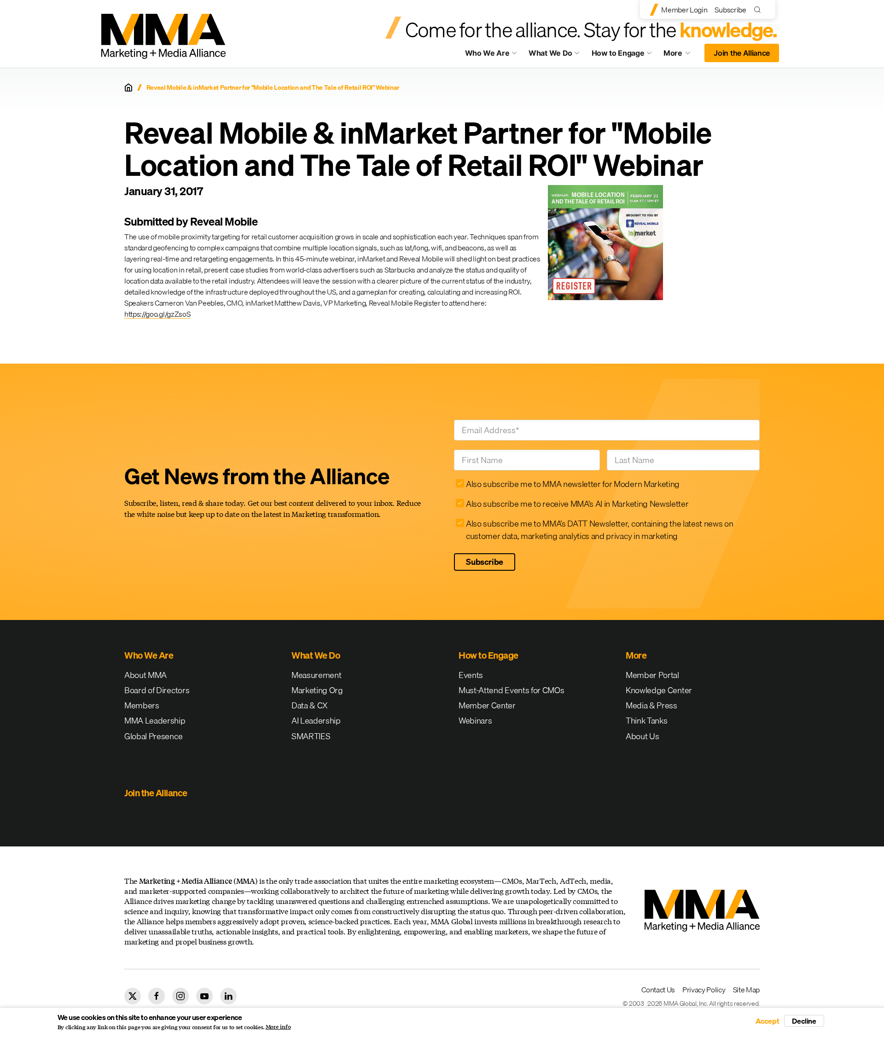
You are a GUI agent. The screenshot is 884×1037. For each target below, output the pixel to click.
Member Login (684, 10)
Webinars (475, 720)
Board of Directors (156, 690)
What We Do (550, 53)
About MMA (145, 675)
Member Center (487, 705)
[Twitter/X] (132, 996)
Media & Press (651, 705)
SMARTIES (310, 736)
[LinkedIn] (228, 996)
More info (278, 1027)
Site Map (746, 990)
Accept (767, 1021)
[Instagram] (180, 996)
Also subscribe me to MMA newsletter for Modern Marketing (573, 484)
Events (471, 675)
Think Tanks (646, 720)
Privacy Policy (704, 990)
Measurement (316, 675)
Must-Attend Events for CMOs (511, 690)
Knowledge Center (659, 690)
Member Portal (652, 675)
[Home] (128, 87)
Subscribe (730, 10)
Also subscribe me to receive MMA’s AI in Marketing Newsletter (577, 503)
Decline (804, 1021)
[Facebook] (156, 996)
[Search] (759, 9)
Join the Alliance (742, 53)
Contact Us (658, 990)
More (681, 55)
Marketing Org (317, 690)
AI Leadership (316, 720)
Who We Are (487, 53)
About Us (642, 736)
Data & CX (309, 705)
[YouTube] (204, 996)
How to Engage (618, 53)
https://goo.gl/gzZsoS (157, 314)
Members (141, 705)
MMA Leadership (155, 720)
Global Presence (153, 736)
